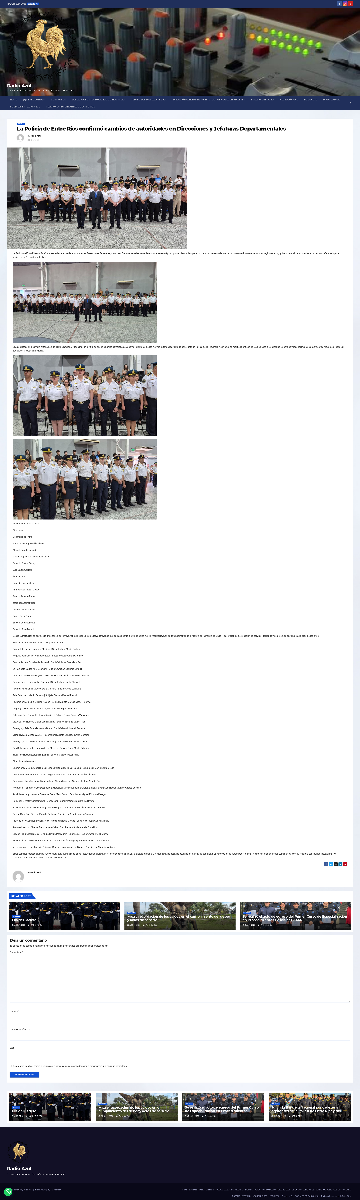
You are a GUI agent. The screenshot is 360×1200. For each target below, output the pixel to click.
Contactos (58, 99)
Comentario (16, 952)
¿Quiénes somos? (34, 99)
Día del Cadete (24, 920)
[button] (351, 103)
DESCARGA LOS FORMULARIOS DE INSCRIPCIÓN (99, 99)
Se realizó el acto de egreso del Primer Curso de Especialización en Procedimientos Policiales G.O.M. (295, 918)
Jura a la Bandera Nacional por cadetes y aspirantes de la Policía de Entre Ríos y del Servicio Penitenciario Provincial (306, 1110)
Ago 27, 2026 (20, 1116)
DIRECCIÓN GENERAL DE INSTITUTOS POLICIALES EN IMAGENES (209, 99)
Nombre (14, 1011)
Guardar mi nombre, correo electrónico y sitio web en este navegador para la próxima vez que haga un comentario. (70, 1066)
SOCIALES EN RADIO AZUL (25, 107)
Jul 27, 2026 (193, 1116)
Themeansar (55, 1190)
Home (13, 99)
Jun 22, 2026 (280, 1116)
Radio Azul (19, 86)
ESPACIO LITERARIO (262, 99)
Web (12, 1048)
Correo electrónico (20, 1029)
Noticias (21, 124)
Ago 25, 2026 (107, 1116)
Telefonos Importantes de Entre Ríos (70, 107)
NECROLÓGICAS (289, 99)
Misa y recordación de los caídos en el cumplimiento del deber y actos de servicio (178, 918)
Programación (332, 99)
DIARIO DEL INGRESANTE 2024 (149, 99)
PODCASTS (310, 99)
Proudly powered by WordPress (20, 1190)
